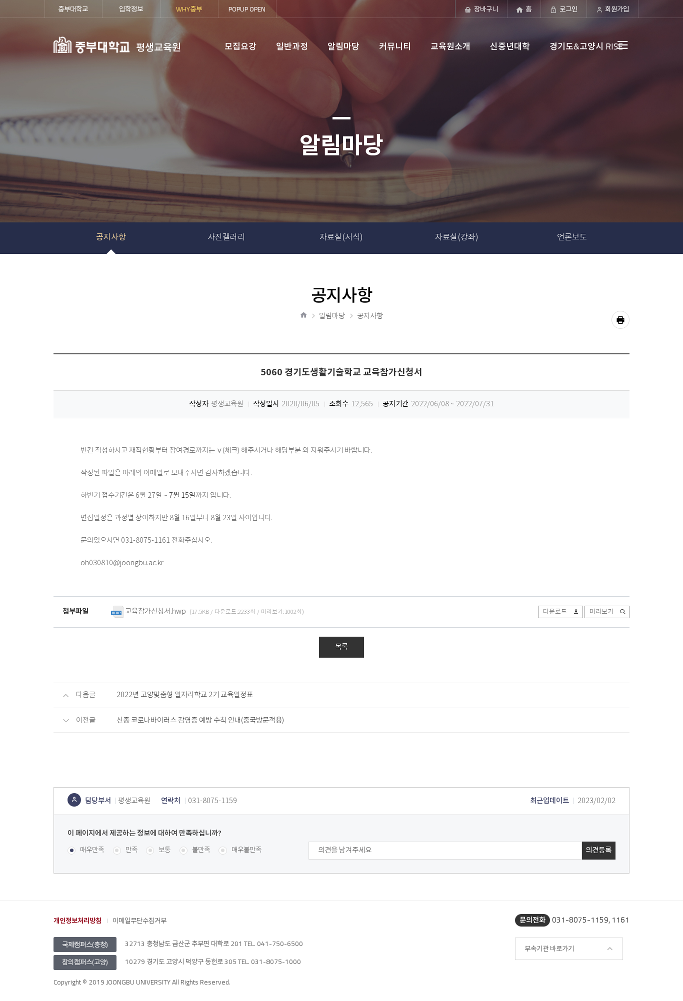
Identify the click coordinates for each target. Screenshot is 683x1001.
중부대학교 (73, 9)
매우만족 (92, 850)
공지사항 (111, 237)
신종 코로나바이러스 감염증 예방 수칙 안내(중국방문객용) (200, 721)
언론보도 (572, 237)
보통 (164, 850)
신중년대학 (510, 46)
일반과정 (292, 46)
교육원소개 (450, 46)
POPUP (247, 9)
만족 (132, 850)
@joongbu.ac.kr (138, 563)
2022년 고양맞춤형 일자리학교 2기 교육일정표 (184, 695)
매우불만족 (246, 850)
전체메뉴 (603, 45)
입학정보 (131, 9)
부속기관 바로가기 (549, 949)
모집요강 (240, 46)
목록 (341, 647)
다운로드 (555, 611)
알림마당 (344, 46)
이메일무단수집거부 (139, 921)
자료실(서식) (341, 237)
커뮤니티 (395, 46)
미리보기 (602, 611)
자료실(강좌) (456, 237)
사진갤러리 (226, 237)
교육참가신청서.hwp (155, 612)
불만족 (201, 850)
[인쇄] (621, 320)
